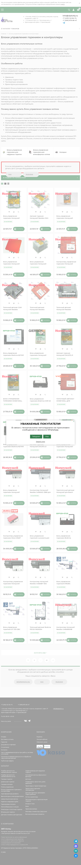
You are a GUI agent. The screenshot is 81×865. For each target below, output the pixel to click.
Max (47, 437)
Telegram (36, 437)
